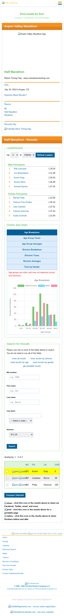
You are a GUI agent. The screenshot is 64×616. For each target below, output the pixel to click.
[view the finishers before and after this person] (23, 471)
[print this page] (19, 533)
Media (4, 553)
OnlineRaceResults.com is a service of (32, 589)
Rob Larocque (20, 169)
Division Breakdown (32, 250)
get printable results (32, 366)
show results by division (41, 359)
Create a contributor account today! (32, 17)
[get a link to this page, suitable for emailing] (45, 533)
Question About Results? (15, 95)
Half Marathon (10, 112)
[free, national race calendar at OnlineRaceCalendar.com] (32, 612)
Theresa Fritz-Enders (22, 202)
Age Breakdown (31, 232)
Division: (10, 429)
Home (4, 537)
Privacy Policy (7, 569)
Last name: (11, 397)
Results (5, 541)
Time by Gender (32, 267)
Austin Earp (19, 178)
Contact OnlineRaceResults (12, 573)
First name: (11, 386)
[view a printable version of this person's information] (15, 471)
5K (5, 109)
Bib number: (12, 372)
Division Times (32, 255)
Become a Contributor (10, 561)
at (20, 155)
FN (33, 464)
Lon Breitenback (21, 173)
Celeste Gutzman (21, 211)
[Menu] (60, 3)
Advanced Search (9, 549)
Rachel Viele (19, 198)
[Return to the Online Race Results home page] (9, 3)
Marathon (8, 115)
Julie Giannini (19, 207)
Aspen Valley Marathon (20, 26)
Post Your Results (9, 565)
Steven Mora (19, 182)
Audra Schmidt (20, 216)
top (8, 155)
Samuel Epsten (21, 186)
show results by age (19, 362)
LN (45, 464)
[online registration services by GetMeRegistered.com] (31, 605)
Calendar (5, 545)
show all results (19, 359)
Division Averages (32, 261)
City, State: (11, 411)
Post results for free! (32, 14)
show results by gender (43, 362)
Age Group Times (31, 238)
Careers (5, 557)
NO (27, 464)
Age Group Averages (32, 244)
